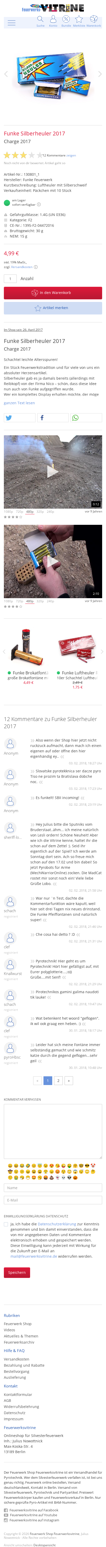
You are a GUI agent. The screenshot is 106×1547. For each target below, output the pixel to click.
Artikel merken (55, 307)
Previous (4, 651)
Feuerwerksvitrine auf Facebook (33, 1510)
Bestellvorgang (16, 1371)
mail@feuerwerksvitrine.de (34, 1256)
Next (102, 651)
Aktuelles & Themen (21, 1336)
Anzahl (27, 278)
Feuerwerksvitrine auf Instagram (34, 1520)
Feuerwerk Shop (18, 1323)
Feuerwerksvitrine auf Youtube (33, 1515)
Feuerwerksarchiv (19, 1342)
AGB (7, 1400)
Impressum (13, 1418)
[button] (19, 417)
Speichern (17, 1272)
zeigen (71, 155)
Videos (9, 1329)
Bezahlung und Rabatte (24, 1365)
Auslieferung (15, 1377)
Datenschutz (14, 1412)
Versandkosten (21, 267)
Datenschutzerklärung (57, 1223)
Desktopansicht (44, 1545)
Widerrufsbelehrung (21, 1406)
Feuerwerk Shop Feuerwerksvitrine (55, 1534)
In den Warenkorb (55, 292)
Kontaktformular (18, 1394)
